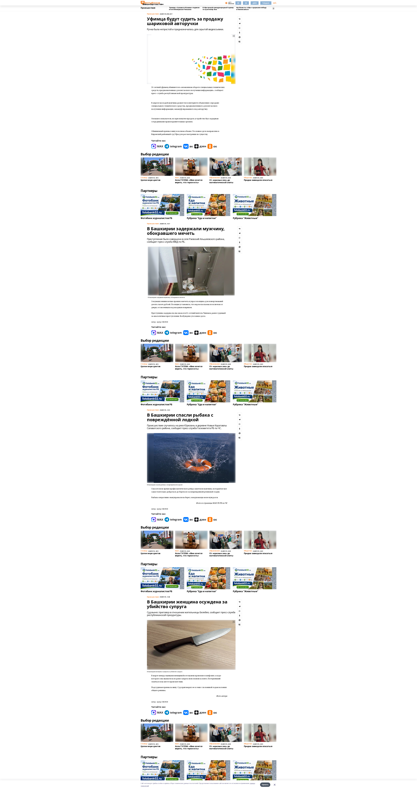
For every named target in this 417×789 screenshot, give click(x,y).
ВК (238, 3)
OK (246, 3)
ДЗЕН (255, 3)
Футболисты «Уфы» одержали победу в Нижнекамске (251, 8)
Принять (265, 785)
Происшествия (148, 8)
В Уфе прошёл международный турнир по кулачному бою (218, 8)
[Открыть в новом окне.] (157, 146)
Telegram (265, 3)
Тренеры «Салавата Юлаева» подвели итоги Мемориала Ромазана (184, 8)
